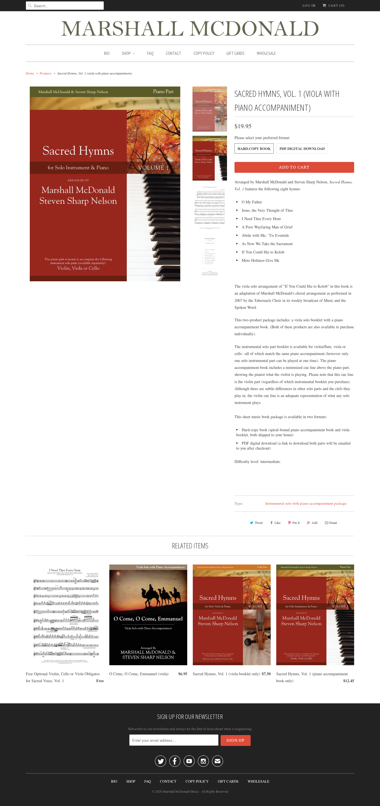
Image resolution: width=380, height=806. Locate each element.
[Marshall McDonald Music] (190, 29)
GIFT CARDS (235, 53)
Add (314, 522)
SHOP (126, 53)
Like (277, 522)
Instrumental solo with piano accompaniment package (306, 503)
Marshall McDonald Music (181, 791)
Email (333, 522)
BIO (107, 53)
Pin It (296, 522)
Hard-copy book (254, 148)
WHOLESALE (266, 53)
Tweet (259, 522)
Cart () (336, 6)
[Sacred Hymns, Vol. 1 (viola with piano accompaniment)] (105, 184)
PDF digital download (302, 148)
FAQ (150, 53)
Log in (308, 6)
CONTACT (173, 53)
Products (45, 73)
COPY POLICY (204, 53)
